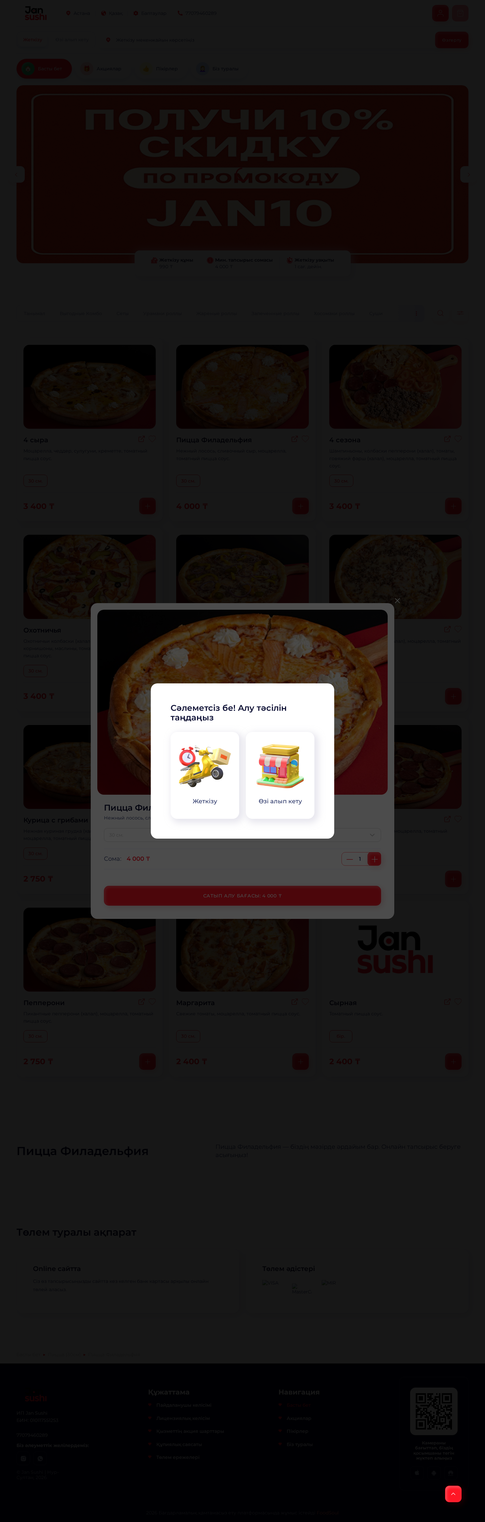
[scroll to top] (453, 1494)
